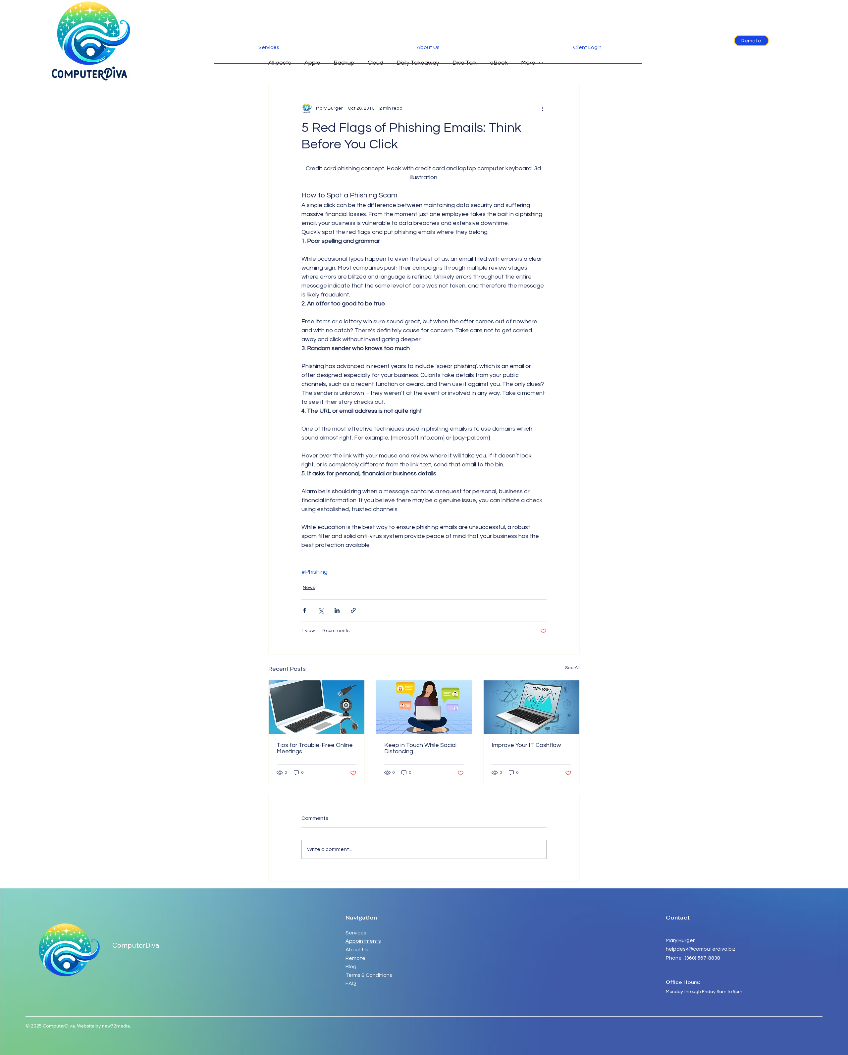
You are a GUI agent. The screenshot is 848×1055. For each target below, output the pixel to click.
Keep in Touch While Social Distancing (420, 748)
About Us (356, 949)
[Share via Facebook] (304, 610)
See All (572, 667)
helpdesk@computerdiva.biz (700, 949)
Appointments (363, 941)
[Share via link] (353, 610)
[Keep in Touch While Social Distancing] (424, 707)
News (309, 587)
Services (355, 932)
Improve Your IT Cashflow (526, 745)
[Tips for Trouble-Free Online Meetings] (316, 707)
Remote (355, 958)
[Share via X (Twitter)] (321, 610)
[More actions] (543, 108)
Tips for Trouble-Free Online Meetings (315, 748)
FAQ (350, 983)
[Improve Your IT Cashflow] (531, 707)
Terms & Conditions (368, 975)
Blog (350, 966)
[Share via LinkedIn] (337, 610)
